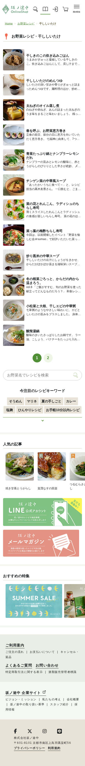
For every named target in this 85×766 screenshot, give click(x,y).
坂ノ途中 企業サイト (23, 693)
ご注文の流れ (14, 652)
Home (9, 23)
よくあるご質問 (18, 665)
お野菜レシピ (25, 23)
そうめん (15, 401)
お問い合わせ (47, 665)
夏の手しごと (51, 401)
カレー (71, 401)
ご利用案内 (15, 645)
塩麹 (9, 410)
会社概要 (73, 699)
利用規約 (54, 748)
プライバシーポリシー (29, 748)
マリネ (32, 401)
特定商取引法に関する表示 (24, 672)
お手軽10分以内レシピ (63, 410)
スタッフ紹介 (59, 704)
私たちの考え (51, 699)
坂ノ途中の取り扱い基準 (27, 704)
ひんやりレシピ (29, 410)
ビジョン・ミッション (21, 699)
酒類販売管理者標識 (62, 672)
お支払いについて (42, 652)
